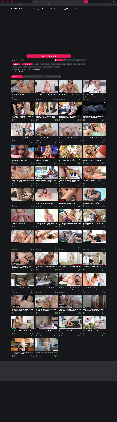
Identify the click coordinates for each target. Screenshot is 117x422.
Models (98, 4)
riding (35, 66)
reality (25, 66)
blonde (40, 66)
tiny (83, 64)
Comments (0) (82, 60)
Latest (34, 4)
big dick (42, 64)
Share (75, 60)
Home (21, 5)
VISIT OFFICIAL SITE (48, 56)
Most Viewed (67, 4)
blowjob (47, 64)
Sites (83, 4)
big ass (30, 66)
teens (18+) (57, 66)
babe (37, 64)
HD (44, 66)
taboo (75, 64)
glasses (58, 64)
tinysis (15, 66)
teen (79, 64)
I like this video (12, 60)
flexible (53, 64)
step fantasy (50, 66)
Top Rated (50, 4)
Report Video (68, 60)
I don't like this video (14, 60)
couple (20, 66)
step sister (69, 64)
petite (64, 64)
